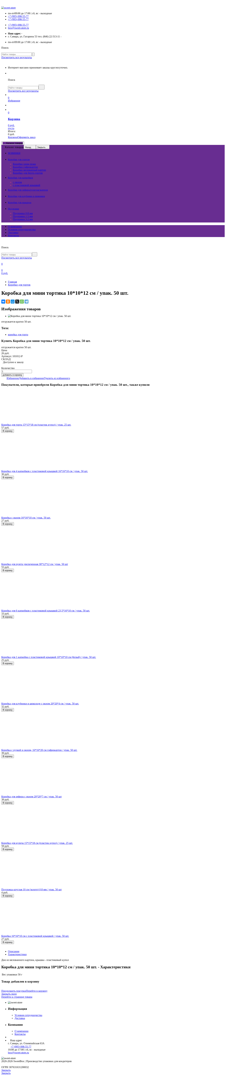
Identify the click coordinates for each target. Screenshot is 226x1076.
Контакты (13, 235)
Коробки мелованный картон (29, 170)
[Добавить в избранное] (2, 434)
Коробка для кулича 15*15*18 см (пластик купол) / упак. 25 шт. (37, 843)
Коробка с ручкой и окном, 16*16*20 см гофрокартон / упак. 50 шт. (39, 750)
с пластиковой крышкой (26, 185)
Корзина (12, 137)
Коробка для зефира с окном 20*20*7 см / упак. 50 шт (31, 796)
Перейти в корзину (36, 990)
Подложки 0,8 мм (23, 213)
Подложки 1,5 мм (23, 216)
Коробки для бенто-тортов (28, 173)
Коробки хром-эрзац (24, 164)
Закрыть (41, 147)
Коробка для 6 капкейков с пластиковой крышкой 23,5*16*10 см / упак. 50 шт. (45, 610)
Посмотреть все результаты (16, 57)
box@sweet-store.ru (18, 27)
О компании (15, 226)
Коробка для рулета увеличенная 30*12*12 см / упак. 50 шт (34, 564)
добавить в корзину (12, 375)
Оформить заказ (26, 137)
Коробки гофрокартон (25, 167)
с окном (17, 182)
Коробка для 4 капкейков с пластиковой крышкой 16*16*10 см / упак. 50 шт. (44, 471)
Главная (12, 281)
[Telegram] (26, 302)
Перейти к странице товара (16, 996)
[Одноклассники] (8, 302)
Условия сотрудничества (22, 229)
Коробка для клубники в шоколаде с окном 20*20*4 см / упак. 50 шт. (40, 703)
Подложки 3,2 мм (23, 219)
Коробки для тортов (19, 284)
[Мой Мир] (13, 302)
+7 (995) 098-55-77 (18, 16)
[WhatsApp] (22, 302)
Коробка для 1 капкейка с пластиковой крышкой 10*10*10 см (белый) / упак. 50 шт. (48, 657)
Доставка (13, 232)
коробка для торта (18, 334)
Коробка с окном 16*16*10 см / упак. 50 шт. (26, 517)
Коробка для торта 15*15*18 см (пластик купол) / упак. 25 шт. (36, 424)
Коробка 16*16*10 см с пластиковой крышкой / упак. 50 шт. (35, 936)
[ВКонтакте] (3, 302)
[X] (17, 302)
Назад (28, 147)
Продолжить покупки (13, 990)
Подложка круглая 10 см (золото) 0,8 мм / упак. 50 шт (31, 889)
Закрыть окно (9, 993)
